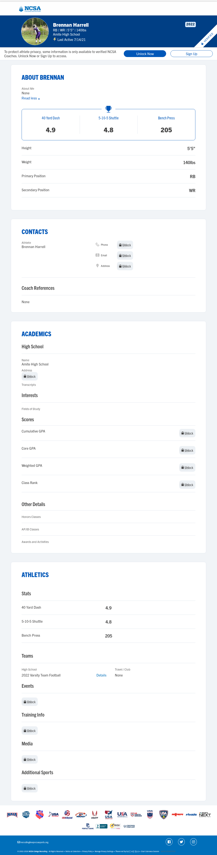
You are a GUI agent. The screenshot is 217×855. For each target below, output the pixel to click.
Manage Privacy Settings (104, 851)
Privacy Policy (87, 851)
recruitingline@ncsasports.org (34, 842)
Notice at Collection (72, 851)
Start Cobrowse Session (150, 851)
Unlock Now (145, 54)
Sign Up (191, 54)
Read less (31, 98)
